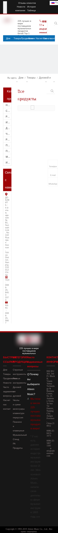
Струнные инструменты (8, 111)
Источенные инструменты (8, 122)
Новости (21, 6)
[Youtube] (5, 7)
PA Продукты (8, 139)
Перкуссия (8, 145)
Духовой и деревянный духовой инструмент (8, 128)
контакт (7, 409)
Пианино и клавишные (8, 151)
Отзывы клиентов (27, 3)
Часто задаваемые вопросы (9, 391)
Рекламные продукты (8, 116)
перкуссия (18, 417)
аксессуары (19, 409)
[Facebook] (5, 3)
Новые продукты (8, 105)
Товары (7, 374)
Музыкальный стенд (8, 157)
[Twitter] (5, 11)
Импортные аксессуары (8, 162)
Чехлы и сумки (8, 134)
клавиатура (18, 413)
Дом (5, 369)
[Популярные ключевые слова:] (56, 23)
